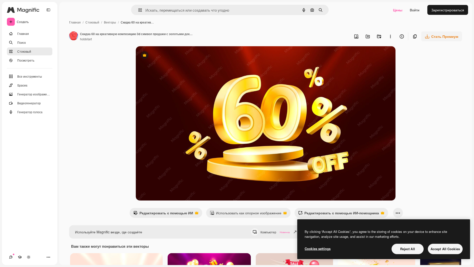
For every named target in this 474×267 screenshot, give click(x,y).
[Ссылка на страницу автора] (73, 36)
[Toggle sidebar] (48, 10)
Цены (397, 9)
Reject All (407, 248)
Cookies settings (318, 248)
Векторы (110, 22)
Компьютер (275, 232)
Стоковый (92, 22)
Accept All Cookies (445, 248)
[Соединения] (11, 257)
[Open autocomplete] (138, 10)
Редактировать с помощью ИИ (163, 214)
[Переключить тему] (29, 257)
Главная (75, 22)
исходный (168, 55)
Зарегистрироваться (447, 9)
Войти (414, 9)
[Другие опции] (390, 36)
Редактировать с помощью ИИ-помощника (338, 214)
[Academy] (20, 257)
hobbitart (86, 39)
